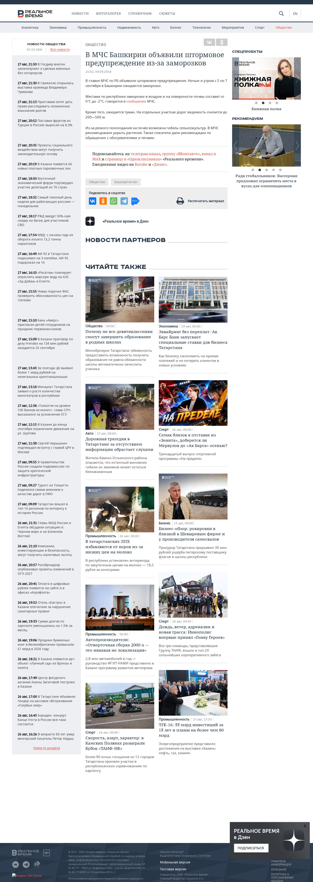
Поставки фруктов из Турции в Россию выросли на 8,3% (45, 122)
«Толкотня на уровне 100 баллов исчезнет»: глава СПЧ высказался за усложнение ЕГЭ (44, 409)
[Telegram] (124, 201)
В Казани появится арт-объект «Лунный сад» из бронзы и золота (46, 663)
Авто (155, 27)
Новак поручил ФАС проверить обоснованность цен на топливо (45, 295)
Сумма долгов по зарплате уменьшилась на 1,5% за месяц (45, 625)
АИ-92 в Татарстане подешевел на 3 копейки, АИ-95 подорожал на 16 (43, 258)
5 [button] (280, 170)
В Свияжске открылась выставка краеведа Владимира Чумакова (46, 87)
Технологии (201, 27)
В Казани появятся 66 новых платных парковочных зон (45, 166)
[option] (266, 78)
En (295, 13)
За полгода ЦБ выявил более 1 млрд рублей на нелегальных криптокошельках (45, 372)
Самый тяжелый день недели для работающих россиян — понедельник (46, 201)
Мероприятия (233, 27)
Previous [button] (235, 78)
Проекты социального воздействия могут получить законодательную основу (45, 149)
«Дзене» (159, 164)
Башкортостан (125, 182)
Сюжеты (167, 13)
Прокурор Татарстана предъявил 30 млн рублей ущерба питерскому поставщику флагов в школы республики (193, 542)
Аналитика (30, 27)
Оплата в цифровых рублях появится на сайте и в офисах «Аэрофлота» (43, 588)
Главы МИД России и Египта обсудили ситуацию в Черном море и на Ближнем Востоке (44, 529)
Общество (284, 27)
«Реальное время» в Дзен (125, 221)
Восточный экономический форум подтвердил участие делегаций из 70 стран (45, 182)
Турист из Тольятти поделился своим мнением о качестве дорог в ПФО (43, 489)
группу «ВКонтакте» (181, 153)
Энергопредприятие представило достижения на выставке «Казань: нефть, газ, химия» (191, 738)
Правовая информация (281, 863)
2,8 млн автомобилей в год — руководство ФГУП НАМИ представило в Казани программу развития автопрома (119, 653)
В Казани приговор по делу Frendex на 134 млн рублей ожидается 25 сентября (45, 343)
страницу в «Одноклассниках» (133, 158)
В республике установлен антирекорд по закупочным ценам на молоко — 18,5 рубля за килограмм (119, 555)
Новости (80, 13)
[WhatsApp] (113, 201)
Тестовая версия (173, 869)
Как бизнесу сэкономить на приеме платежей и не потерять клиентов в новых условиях (193, 348)
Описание (278, 869)
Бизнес (175, 27)
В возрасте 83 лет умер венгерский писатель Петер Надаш (46, 736)
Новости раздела (46, 748)
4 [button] (277, 103)
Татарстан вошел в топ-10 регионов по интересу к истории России (43, 508)
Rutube (141, 164)
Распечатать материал (206, 201)
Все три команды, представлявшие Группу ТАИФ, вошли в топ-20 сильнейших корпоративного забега (192, 640)
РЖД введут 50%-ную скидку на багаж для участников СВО (44, 220)
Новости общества (46, 44)
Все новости (60, 49)
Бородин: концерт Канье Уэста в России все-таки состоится (42, 719)
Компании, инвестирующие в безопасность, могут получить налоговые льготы (45, 550)
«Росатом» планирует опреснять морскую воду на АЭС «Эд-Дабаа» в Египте (44, 276)
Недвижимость (129, 27)
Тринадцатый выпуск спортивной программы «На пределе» (193, 446)
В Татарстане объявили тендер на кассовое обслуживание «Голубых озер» (46, 700)
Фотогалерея (108, 13)
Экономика (58, 27)
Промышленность (92, 27)
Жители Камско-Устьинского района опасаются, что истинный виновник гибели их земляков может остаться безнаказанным (119, 455)
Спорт (260, 27)
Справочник (140, 13)
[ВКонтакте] (209, 42)
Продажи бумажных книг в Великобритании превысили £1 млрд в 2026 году (46, 644)
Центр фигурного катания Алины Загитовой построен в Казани (46, 682)
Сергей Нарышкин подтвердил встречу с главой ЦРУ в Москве (46, 447)
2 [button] (263, 103)
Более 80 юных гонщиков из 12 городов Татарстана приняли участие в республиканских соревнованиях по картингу (119, 754)
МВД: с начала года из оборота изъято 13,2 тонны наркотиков (45, 239)
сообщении (136, 101)
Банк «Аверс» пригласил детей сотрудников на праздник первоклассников (44, 324)
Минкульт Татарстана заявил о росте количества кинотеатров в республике (45, 391)
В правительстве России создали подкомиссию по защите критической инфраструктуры (43, 468)
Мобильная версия (175, 862)
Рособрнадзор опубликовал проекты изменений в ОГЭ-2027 (46, 569)
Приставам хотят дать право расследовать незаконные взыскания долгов (45, 106)
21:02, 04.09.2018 (98, 72)
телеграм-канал (145, 153)
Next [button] (297, 78)
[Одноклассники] (222, 42)
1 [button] (256, 103)
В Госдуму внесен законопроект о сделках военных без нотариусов (44, 68)
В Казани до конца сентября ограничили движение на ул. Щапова (46, 428)
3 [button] (270, 103)
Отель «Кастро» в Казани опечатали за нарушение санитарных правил (44, 606)
